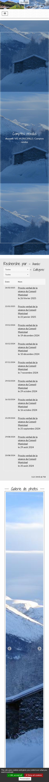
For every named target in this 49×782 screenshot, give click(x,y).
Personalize (25, 779)
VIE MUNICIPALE (24, 138)
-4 (37, 477)
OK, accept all (16, 775)
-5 (39, 477)
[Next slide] (39, 648)
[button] (17, 269)
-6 (41, 477)
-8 (44, 477)
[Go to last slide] (9, 648)
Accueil (9, 138)
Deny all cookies (34, 775)
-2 (33, 477)
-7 (43, 477)
